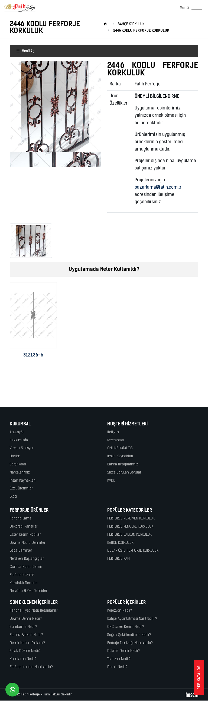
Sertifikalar (18, 464)
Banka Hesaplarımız (122, 464)
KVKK (111, 481)
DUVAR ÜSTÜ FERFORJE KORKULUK (132, 551)
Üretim (15, 456)
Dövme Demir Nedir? (26, 619)
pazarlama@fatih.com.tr (158, 187)
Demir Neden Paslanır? (27, 643)
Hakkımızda (19, 440)
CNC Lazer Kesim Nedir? (125, 627)
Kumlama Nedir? (23, 659)
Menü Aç (27, 51)
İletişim (113, 432)
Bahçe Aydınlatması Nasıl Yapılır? (132, 619)
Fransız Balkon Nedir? (26, 635)
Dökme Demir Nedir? (123, 651)
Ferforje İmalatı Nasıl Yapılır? (31, 667)
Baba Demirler (21, 551)
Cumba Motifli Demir (26, 567)
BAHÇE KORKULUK (120, 543)
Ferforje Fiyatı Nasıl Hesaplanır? (34, 611)
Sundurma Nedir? (23, 627)
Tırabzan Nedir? (119, 659)
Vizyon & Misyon (22, 448)
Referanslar (115, 440)
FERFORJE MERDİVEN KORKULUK (131, 518)
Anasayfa (17, 432)
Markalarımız (20, 473)
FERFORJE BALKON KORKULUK (129, 535)
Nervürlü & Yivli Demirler (28, 591)
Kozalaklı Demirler (24, 583)
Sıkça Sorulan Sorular (124, 473)
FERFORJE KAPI (118, 559)
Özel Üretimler (21, 488)
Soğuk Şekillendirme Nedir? (129, 635)
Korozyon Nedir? (119, 611)
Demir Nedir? (117, 667)
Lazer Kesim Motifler (25, 535)
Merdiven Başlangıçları (27, 559)
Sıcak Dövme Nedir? (25, 651)
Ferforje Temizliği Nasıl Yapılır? (130, 643)
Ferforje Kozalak (22, 575)
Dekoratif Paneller (23, 527)
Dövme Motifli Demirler (27, 543)
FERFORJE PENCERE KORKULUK (130, 527)
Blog (13, 497)
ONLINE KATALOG (120, 448)
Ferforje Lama (20, 518)
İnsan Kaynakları (22, 481)
